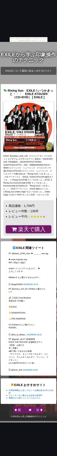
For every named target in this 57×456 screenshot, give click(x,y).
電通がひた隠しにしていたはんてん (24, 398)
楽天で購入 (31, 229)
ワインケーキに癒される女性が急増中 (25, 395)
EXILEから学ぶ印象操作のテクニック (28, 57)
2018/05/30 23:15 (30, 284)
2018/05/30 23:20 (30, 370)
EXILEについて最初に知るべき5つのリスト (28, 70)
